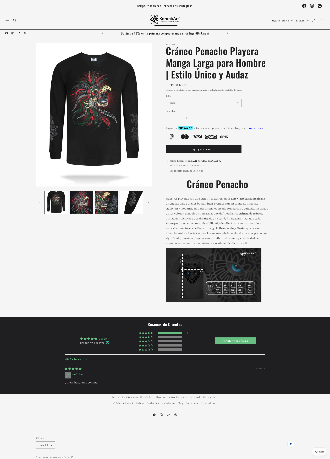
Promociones (209, 403)
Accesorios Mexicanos (202, 397)
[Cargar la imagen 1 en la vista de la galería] (56, 202)
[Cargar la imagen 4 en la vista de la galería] (131, 202)
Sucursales (192, 403)
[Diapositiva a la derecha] (148, 202)
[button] (7, 20)
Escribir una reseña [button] (235, 341)
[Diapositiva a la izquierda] (40, 202)
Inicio (115, 397)
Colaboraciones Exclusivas (128, 403)
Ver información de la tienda (186, 170)
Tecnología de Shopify (63, 457)
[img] (73, 369)
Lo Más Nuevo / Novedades (137, 397)
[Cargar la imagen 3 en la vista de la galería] (106, 202)
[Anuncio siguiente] (227, 33)
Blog (180, 403)
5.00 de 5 (103, 339)
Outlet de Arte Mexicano (161, 403)
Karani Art (48, 457)
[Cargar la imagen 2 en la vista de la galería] (81, 202)
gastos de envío (199, 90)
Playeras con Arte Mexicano (171, 397)
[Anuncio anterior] (102, 33)
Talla (168, 95)
